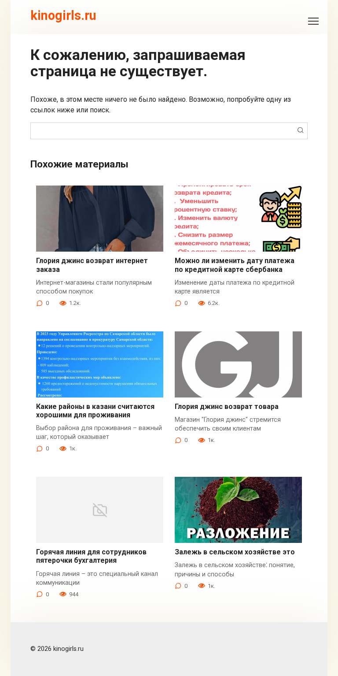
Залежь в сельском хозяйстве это (235, 552)
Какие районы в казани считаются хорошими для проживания (95, 410)
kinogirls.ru (63, 15)
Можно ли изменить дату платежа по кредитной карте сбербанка (234, 264)
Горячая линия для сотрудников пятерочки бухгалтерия (91, 556)
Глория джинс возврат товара (227, 406)
